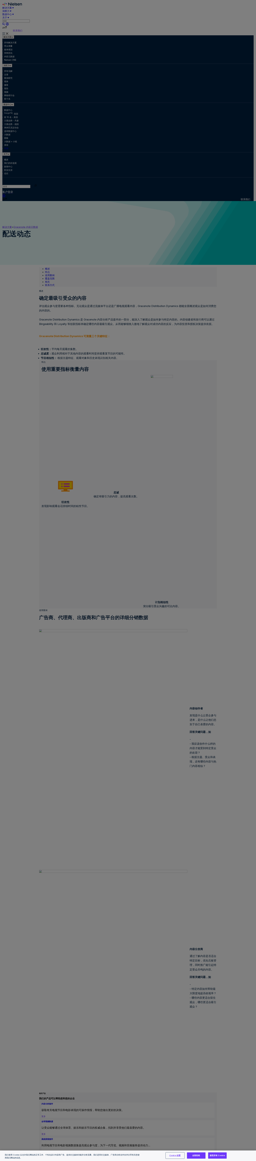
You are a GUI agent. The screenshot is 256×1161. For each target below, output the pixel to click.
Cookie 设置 (175, 1155)
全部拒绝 (196, 1155)
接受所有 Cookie (217, 1155)
